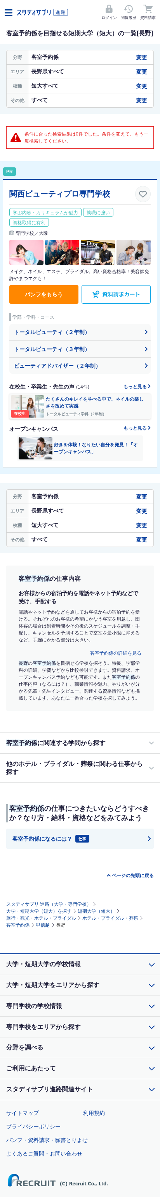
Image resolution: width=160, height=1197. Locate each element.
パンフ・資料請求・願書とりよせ (47, 1140)
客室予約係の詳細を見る (115, 653)
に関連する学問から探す (56, 743)
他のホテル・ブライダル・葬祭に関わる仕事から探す (74, 767)
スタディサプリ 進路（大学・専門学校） (48, 904)
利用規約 (94, 1113)
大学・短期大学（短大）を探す (38, 911)
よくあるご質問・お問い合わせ (44, 1154)
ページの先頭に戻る (133, 875)
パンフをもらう (44, 294)
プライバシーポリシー (33, 1126)
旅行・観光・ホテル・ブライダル (41, 918)
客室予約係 (18, 925)
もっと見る (135, 386)
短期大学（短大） (96, 911)
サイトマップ (22, 1113)
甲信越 (43, 925)
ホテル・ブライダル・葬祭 (110, 918)
